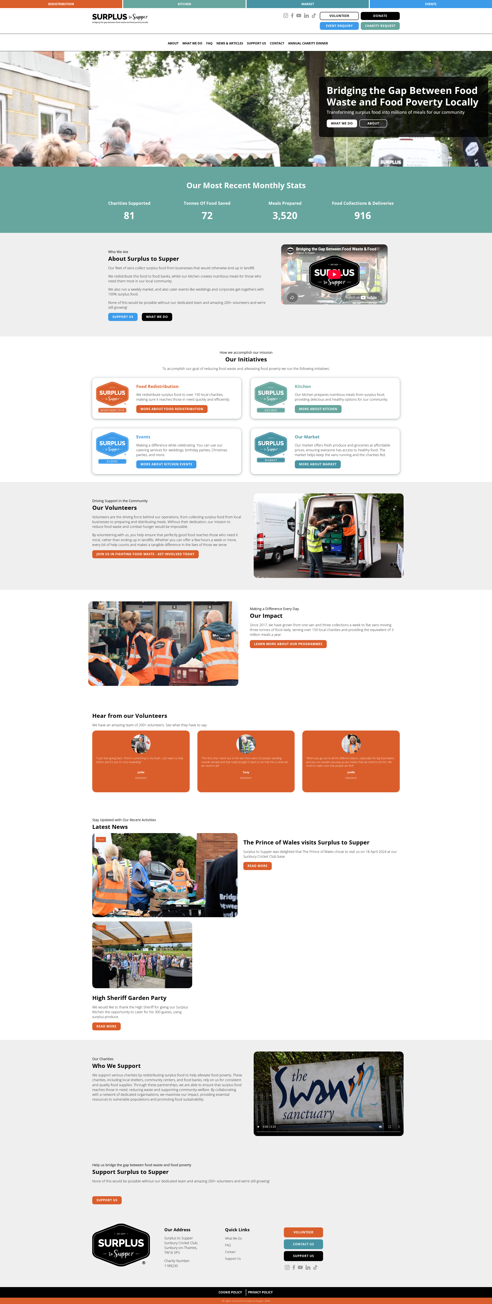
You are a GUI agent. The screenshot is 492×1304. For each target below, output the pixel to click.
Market (307, 4)
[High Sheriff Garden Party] (142, 988)
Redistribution (61, 4)
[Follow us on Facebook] (292, 16)
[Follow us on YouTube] (298, 16)
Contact (277, 43)
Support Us (256, 43)
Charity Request (380, 26)
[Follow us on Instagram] (285, 16)
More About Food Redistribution (171, 409)
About (173, 43)
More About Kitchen (318, 409)
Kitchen (184, 4)
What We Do (192, 43)
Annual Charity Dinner (308, 43)
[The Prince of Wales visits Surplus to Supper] (165, 917)
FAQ (209, 43)
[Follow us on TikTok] (314, 16)
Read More (258, 866)
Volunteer (339, 16)
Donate (380, 16)
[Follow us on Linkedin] (306, 16)
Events (430, 4)
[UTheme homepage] (121, 1265)
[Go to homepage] (120, 21)
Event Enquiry (339, 26)
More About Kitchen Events (166, 464)
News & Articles (229, 43)
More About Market (318, 464)
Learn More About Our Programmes (288, 644)
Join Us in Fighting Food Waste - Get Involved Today (145, 554)
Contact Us (303, 1244)
